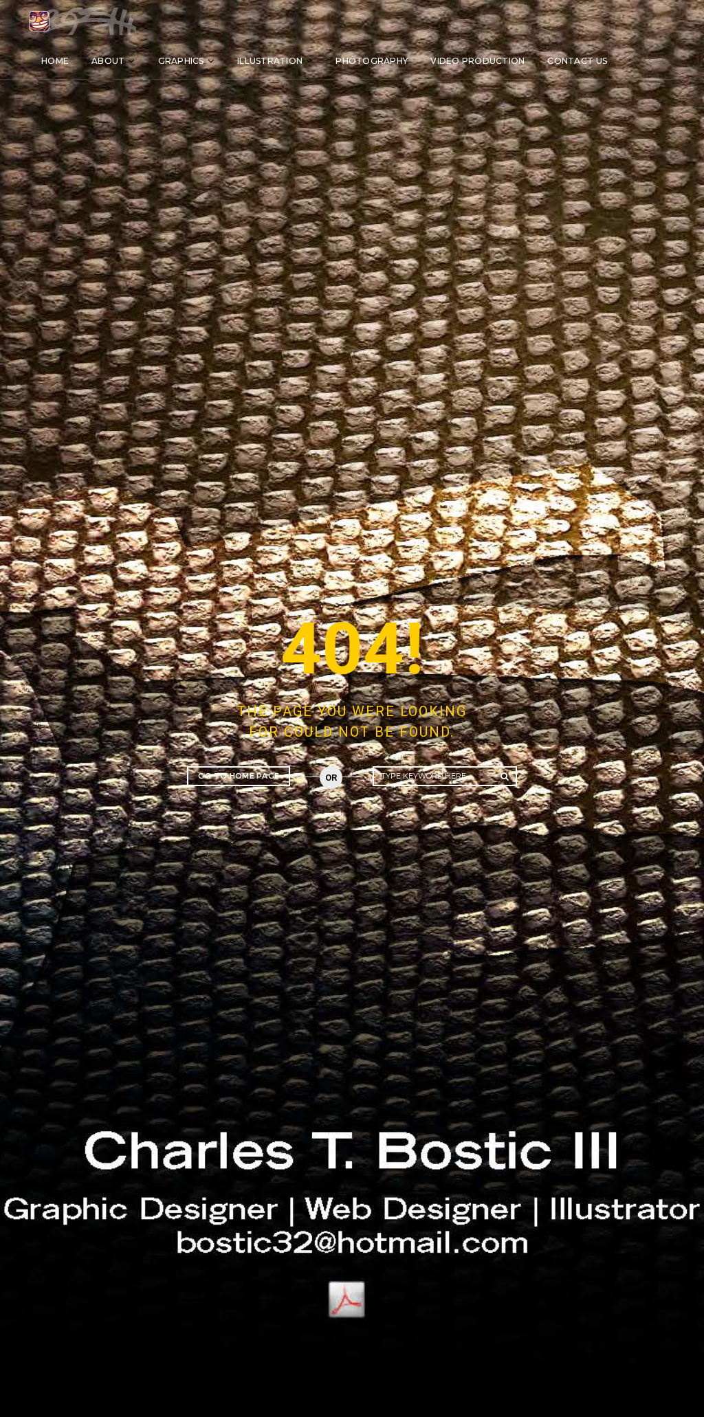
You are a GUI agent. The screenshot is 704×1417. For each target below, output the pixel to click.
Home (55, 61)
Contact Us (577, 61)
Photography (372, 61)
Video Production (477, 61)
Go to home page (238, 776)
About (107, 61)
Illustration (269, 61)
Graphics (181, 61)
